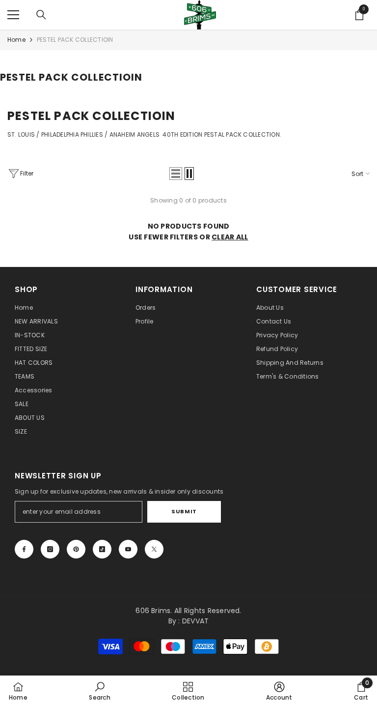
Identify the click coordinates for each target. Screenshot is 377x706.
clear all (230, 237)
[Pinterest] (76, 549)
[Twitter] (154, 549)
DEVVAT (195, 621)
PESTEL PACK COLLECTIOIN (75, 39)
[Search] (41, 15)
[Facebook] (24, 549)
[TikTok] (102, 549)
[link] (99, 690)
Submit (183, 511)
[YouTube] (128, 549)
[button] (175, 173)
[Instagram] (50, 549)
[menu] (13, 15)
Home (16, 39)
